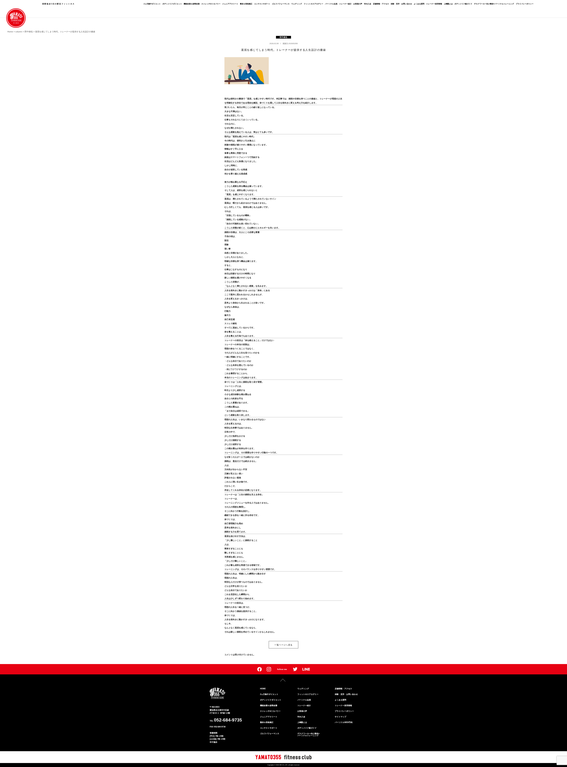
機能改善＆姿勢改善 (192, 4)
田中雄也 (283, 37)
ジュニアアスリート (230, 4)
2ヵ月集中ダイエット (152, 4)
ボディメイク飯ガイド (463, 4)
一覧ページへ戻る (283, 645)
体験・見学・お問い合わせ (401, 4)
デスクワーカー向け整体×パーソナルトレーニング (494, 4)
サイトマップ (340, 717)
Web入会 (367, 4)
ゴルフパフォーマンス (281, 4)
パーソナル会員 (331, 4)
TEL (226, 720)
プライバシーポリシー (524, 4)
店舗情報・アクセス (381, 4)
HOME (263, 689)
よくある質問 (419, 4)
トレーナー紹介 (345, 4)
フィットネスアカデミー (313, 4)
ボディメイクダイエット (172, 4)
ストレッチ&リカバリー (210, 4)
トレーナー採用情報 (434, 4)
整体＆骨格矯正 (246, 4)
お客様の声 (357, 4)
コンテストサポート (262, 4)
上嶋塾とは (448, 4)
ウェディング (296, 4)
